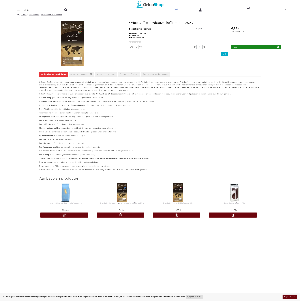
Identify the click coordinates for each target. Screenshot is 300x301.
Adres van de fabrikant (129, 74)
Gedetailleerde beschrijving (53, 74)
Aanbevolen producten (81, 74)
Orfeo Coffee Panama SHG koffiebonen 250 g (178, 203)
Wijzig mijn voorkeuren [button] (194, 297)
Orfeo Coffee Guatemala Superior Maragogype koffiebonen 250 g (122, 203)
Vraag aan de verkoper (106, 74)
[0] (246, 10)
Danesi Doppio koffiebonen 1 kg (234, 203)
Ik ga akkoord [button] (289, 297)
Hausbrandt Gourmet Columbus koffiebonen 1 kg (65, 203)
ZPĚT (225, 54)
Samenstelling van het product (155, 74)
